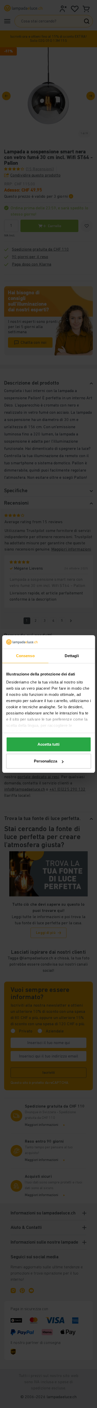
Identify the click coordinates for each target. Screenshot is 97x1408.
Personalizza (45, 761)
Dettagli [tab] (72, 656)
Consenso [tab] (25, 656)
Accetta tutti (48, 744)
